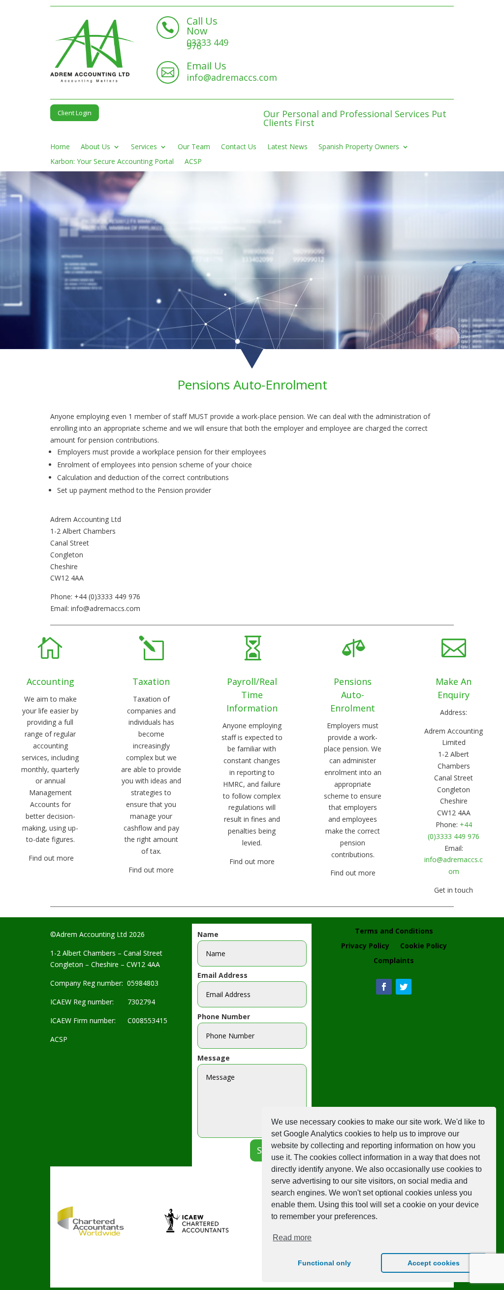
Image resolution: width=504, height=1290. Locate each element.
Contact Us (238, 147)
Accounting (50, 681)
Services (144, 147)
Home (60, 147)
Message (213, 1058)
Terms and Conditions (394, 931)
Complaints (394, 961)
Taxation (151, 681)
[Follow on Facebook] (384, 987)
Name (208, 934)
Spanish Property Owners (358, 147)
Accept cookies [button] (434, 1263)
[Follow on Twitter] (403, 987)
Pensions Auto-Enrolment (352, 695)
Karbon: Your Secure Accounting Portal (112, 162)
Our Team (194, 147)
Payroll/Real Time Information (252, 695)
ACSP (193, 162)
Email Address (222, 975)
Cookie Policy (423, 946)
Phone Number (223, 1016)
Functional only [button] (324, 1263)
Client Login (75, 112)
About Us (95, 147)
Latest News (287, 147)
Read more (292, 1237)
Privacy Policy (365, 946)
